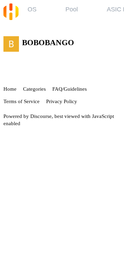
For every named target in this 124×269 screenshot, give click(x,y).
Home (10, 89)
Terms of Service (21, 101)
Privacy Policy (61, 101)
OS (32, 9)
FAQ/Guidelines (69, 89)
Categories (34, 89)
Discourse (41, 116)
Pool (71, 9)
